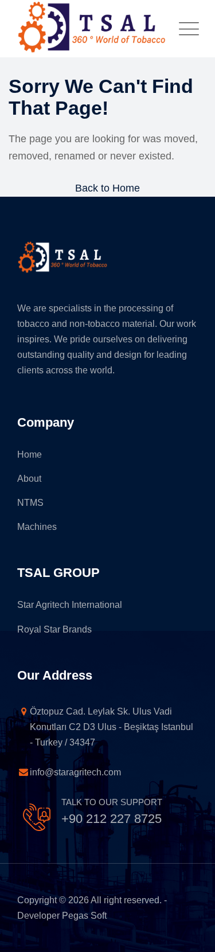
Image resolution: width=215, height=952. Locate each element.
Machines (37, 527)
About (29, 478)
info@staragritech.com (51, 772)
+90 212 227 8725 (111, 818)
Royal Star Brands (54, 629)
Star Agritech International (69, 605)
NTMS (30, 503)
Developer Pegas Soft (62, 915)
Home (29, 454)
